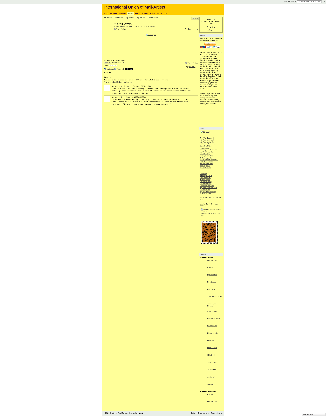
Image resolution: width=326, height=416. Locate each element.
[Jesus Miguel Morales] (203, 309)
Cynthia (210, 394)
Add (196, 18)
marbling (192, 67)
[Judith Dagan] (203, 316)
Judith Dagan (212, 311)
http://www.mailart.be (207, 142)
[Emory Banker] (203, 406)
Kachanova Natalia (214, 318)
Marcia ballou (212, 326)
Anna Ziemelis (212, 260)
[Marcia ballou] (203, 330)
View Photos (121, 29)
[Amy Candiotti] (108, 29)
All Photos (108, 18)
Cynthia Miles (212, 275)
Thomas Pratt (211, 369)
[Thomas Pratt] (203, 374)
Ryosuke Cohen (205, 194)
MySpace (110, 69)
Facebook (120, 69)
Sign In (293, 2)
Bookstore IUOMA (206, 146)
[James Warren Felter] (203, 301)
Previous (188, 29)
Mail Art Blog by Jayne (207, 152)
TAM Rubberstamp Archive (209, 160)
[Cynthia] (203, 399)
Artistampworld (205, 166)
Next (196, 29)
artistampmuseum (206, 176)
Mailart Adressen (206, 184)
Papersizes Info (205, 178)
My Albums (141, 18)
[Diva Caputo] (203, 287)
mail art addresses (206, 164)
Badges (193, 413)
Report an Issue (203, 413)
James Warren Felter (214, 297)
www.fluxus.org (205, 148)
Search (324, 2)
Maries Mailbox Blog (207, 186)
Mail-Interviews (205, 190)
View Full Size (192, 63)
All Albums (119, 18)
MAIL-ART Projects (206, 162)
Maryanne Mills (212, 333)
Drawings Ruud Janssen (208, 150)
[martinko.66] (203, 382)
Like (108, 63)
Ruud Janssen (123, 413)
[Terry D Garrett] (203, 367)
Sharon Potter (212, 348)
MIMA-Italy (203, 174)
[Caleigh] (203, 272)
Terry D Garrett (212, 362)
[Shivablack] (203, 360)
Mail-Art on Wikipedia (207, 144)
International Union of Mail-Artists (134, 7)
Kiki (122, 97)
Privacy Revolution (206, 156)
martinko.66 (211, 377)
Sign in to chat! (308, 414)
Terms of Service (217, 413)
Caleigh (210, 267)
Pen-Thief (210, 340)
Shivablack (211, 355)
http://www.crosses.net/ (208, 192)
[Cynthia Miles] (203, 279)
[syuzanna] (203, 389)
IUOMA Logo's (205, 180)
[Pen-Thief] (203, 345)
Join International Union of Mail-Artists (118, 82)
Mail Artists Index (206, 182)
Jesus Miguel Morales (211, 305)
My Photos (130, 18)
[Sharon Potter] (203, 352)
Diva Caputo (211, 282)
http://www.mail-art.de (207, 140)
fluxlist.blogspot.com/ (207, 158)
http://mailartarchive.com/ (208, 188)
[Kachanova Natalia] (203, 323)
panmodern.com (205, 168)
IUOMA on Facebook (207, 138)
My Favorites (153, 18)
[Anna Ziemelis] (203, 265)
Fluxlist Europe (205, 154)
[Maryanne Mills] (203, 338)
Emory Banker (212, 401)
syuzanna (210, 384)
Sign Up (287, 2)
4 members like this (118, 62)
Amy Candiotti (126, 26)
